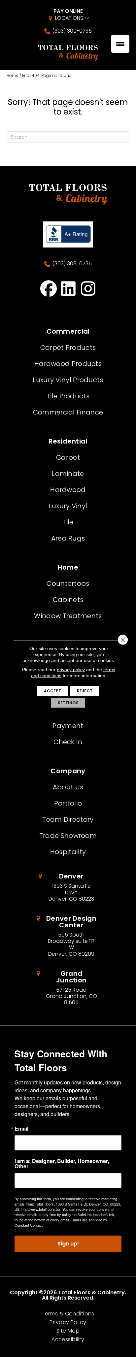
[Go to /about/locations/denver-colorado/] (68, 887)
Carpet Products (68, 347)
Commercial (68, 331)
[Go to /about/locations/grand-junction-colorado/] (68, 988)
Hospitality (68, 851)
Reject (84, 691)
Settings (68, 703)
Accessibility (68, 1339)
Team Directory (67, 819)
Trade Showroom (68, 835)
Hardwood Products (68, 363)
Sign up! (68, 1243)
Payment (67, 725)
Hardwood (67, 489)
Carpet (68, 457)
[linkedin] (68, 288)
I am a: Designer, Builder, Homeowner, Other (62, 1163)
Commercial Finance (68, 412)
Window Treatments (68, 615)
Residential (68, 441)
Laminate (68, 473)
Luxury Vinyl (68, 506)
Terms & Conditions (68, 1313)
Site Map (68, 1331)
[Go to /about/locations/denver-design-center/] (68, 936)
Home (12, 75)
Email (21, 1128)
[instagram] (88, 288)
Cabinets (68, 599)
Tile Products (68, 396)
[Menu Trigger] (120, 44)
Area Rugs (68, 538)
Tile (67, 522)
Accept (52, 691)
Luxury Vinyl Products (68, 379)
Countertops (68, 583)
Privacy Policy (68, 1322)
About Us (68, 787)
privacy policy (71, 669)
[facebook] (48, 288)
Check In (67, 741)
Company (68, 771)
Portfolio (68, 803)
